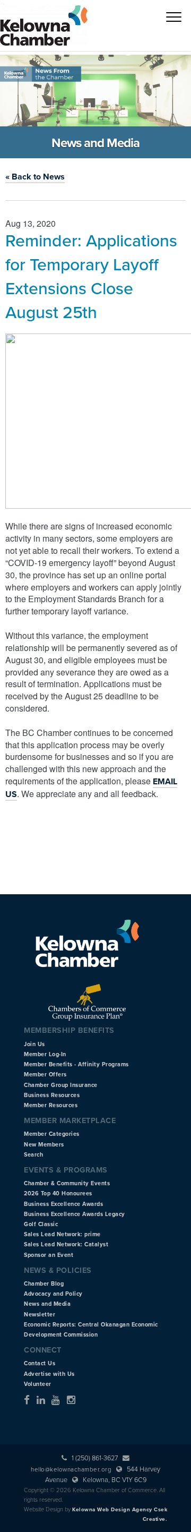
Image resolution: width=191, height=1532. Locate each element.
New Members (44, 1144)
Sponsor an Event (48, 1255)
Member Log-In (45, 1054)
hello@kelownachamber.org (71, 1469)
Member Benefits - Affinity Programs (76, 1064)
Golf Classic (41, 1224)
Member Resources (50, 1105)
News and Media (47, 1303)
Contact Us (39, 1363)
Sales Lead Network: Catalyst (66, 1244)
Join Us (34, 1044)
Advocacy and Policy (53, 1293)
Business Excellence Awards (63, 1204)
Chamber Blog (44, 1283)
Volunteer (37, 1384)
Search (33, 1154)
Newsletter (39, 1314)
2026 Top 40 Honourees (58, 1193)
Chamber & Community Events (67, 1183)
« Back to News (35, 177)
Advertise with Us (49, 1374)
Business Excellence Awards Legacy (74, 1214)
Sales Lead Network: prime (62, 1234)
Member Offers (45, 1074)
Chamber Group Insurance (61, 1085)
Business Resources (52, 1095)
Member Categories (52, 1134)
